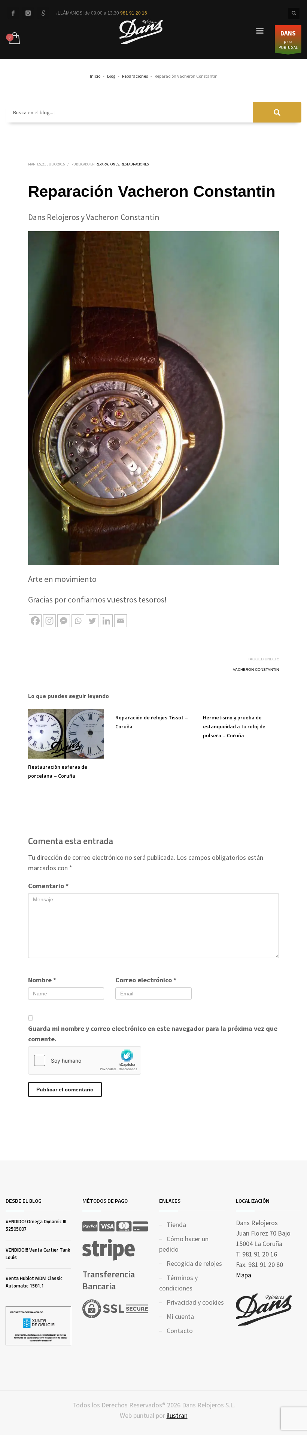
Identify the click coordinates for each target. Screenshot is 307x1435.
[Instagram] (49, 620)
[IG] (28, 13)
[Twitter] (92, 620)
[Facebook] (13, 13)
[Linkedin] (106, 620)
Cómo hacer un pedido (184, 1243)
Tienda (176, 1224)
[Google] (43, 13)
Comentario (48, 885)
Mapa (243, 1275)
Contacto (180, 1330)
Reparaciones (107, 164)
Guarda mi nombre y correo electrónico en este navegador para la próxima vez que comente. (152, 1033)
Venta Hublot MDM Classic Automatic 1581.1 (34, 1281)
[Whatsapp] (78, 620)
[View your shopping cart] (14, 38)
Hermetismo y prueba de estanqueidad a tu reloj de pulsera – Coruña (234, 726)
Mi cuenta (180, 1316)
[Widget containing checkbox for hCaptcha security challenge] (84, 1060)
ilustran (177, 1415)
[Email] (120, 620)
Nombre (42, 980)
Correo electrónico (145, 980)
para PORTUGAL (288, 39)
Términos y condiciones (178, 1282)
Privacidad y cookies (195, 1302)
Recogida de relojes (194, 1263)
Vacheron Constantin (256, 669)
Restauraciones (135, 164)
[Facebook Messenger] (63, 620)
